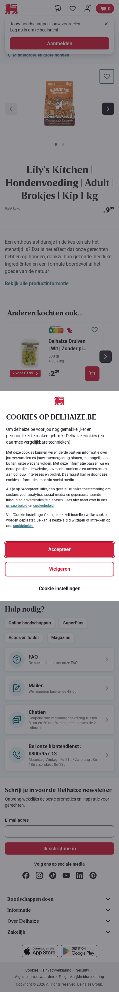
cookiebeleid (43, 505)
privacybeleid (16, 505)
